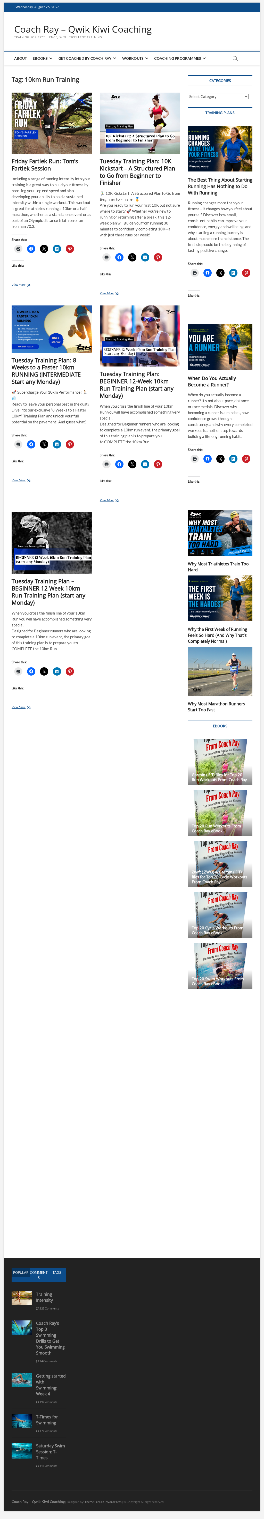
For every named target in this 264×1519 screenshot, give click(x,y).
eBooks (40, 58)
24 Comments (48, 1361)
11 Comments (48, 1466)
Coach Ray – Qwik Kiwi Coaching (83, 29)
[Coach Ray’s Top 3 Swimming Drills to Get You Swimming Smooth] (22, 1323)
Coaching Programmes (177, 58)
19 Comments (48, 1402)
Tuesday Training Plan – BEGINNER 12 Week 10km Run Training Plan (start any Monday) (48, 592)
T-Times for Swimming (47, 1420)
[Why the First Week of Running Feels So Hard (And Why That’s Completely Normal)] (220, 598)
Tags (57, 1272)
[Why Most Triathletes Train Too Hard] (220, 533)
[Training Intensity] (22, 1294)
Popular (20, 1272)
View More (23, 285)
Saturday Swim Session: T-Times (50, 1452)
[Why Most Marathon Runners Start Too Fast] (220, 671)
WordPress (113, 1502)
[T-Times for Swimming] (22, 1417)
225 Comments (49, 1308)
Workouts (133, 58)
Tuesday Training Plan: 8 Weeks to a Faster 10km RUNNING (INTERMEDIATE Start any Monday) (46, 371)
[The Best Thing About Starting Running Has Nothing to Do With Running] (220, 148)
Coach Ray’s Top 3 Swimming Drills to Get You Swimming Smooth (50, 1338)
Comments (39, 1275)
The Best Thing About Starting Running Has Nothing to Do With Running (220, 186)
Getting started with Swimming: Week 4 (51, 1385)
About (20, 58)
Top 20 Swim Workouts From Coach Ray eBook (218, 981)
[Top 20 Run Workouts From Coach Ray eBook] (220, 813)
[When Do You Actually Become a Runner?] (220, 347)
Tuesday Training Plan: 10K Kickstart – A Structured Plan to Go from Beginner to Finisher (137, 171)
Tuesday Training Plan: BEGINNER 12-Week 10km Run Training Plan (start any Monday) (137, 384)
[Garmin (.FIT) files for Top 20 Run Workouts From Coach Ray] (220, 762)
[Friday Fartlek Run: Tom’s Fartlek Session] (52, 123)
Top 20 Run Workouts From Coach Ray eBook (216, 828)
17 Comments (48, 1431)
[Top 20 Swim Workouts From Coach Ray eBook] (220, 966)
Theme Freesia (94, 1502)
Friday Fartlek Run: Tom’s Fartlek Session (45, 164)
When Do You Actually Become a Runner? (212, 381)
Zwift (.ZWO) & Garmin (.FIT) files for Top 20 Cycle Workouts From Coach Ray (219, 876)
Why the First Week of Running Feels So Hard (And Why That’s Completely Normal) (217, 635)
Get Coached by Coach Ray (85, 58)
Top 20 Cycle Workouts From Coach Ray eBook (217, 930)
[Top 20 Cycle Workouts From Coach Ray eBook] (220, 915)
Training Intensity (44, 1297)
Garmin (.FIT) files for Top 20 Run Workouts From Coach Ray (219, 777)
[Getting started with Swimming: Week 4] (22, 1376)
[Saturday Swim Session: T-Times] (22, 1445)
